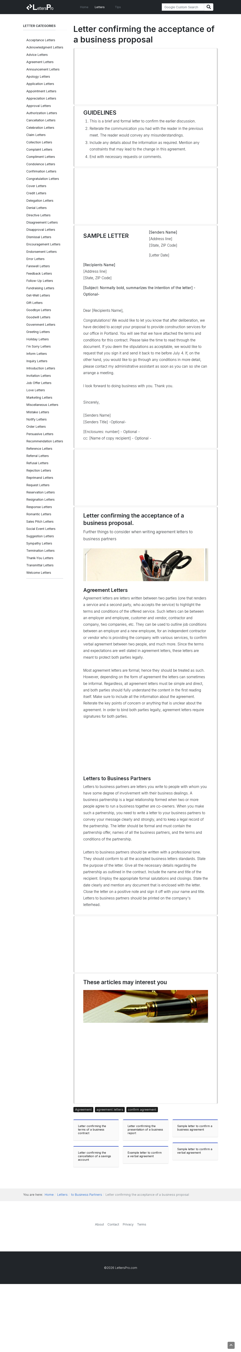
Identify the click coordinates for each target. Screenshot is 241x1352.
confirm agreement (142, 1109)
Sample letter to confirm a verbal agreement (194, 1150)
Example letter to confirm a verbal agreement (145, 1154)
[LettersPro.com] (39, 7)
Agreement (83, 1109)
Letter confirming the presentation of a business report (145, 1129)
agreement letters (110, 1109)
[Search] (208, 7)
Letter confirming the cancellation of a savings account (94, 1156)
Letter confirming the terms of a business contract (92, 1129)
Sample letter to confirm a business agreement (194, 1127)
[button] (102, 7)
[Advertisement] (145, 76)
